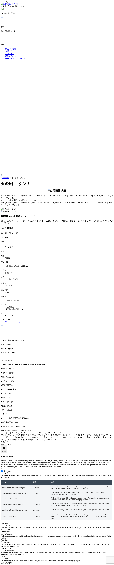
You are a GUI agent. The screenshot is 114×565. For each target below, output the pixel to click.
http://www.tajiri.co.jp (13, 322)
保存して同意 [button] (6, 563)
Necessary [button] (4, 469)
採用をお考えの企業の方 (15, 58)
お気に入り (9, 54)
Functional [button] (4, 523)
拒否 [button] (2, 442)
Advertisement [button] (6, 548)
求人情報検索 (10, 49)
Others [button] (3, 556)
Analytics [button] (4, 540)
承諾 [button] (6, 442)
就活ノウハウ (10, 56)
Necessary (7, 471)
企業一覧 (8, 51)
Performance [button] (5, 532)
